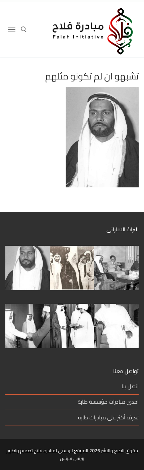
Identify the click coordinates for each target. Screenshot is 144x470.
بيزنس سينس (72, 458)
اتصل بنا (130, 386)
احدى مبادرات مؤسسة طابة (108, 402)
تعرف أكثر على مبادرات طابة (108, 417)
